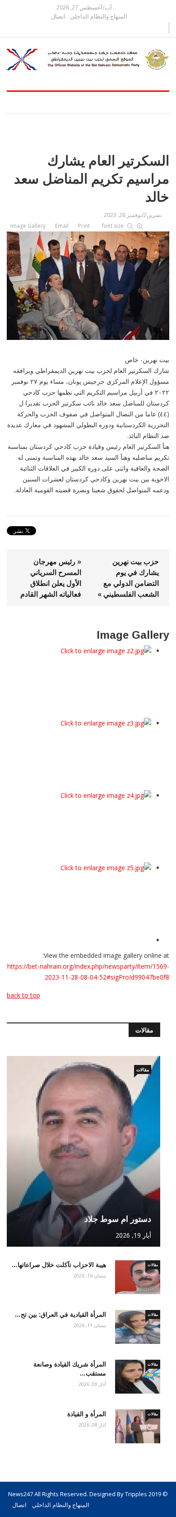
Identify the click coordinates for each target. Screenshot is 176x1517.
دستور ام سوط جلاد (117, 1219)
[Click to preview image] (88, 284)
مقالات (142, 1069)
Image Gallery (28, 226)
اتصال (58, 16)
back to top (23, 995)
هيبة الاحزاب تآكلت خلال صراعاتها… (58, 1264)
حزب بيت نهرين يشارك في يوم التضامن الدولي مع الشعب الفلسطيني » (128, 577)
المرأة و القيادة (86, 1414)
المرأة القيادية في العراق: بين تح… (60, 1314)
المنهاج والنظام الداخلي (98, 16)
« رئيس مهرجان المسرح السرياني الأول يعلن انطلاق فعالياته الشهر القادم (50, 577)
